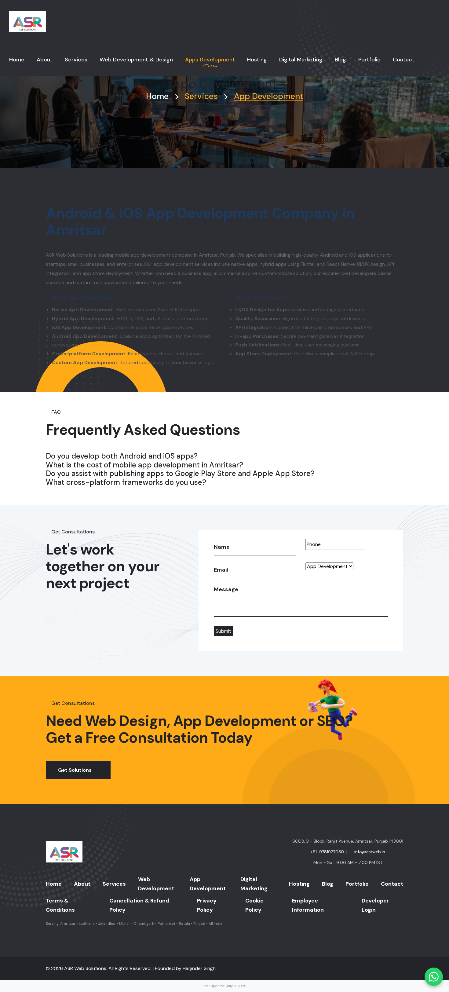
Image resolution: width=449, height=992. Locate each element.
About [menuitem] (45, 59)
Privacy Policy (207, 905)
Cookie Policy (254, 905)
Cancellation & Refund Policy (139, 905)
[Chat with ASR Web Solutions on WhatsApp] (434, 977)
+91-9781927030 (327, 852)
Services (114, 884)
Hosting (299, 884)
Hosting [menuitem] (257, 59)
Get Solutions (75, 770)
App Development (208, 884)
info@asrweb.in (369, 852)
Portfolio (357, 884)
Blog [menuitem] (340, 59)
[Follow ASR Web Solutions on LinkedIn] (394, 968)
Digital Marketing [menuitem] (301, 59)
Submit (223, 631)
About (82, 884)
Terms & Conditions (60, 905)
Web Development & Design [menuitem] (136, 59)
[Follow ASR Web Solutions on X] (398, 968)
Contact (392, 884)
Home (157, 96)
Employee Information (308, 905)
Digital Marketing (254, 884)
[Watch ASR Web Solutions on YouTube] (401, 968)
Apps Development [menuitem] (210, 59)
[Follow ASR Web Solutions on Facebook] (387, 968)
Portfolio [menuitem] (369, 59)
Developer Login (375, 905)
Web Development (156, 884)
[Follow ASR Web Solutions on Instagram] (390, 968)
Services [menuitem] (76, 59)
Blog (327, 884)
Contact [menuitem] (403, 59)
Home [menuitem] (16, 59)
